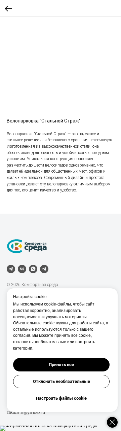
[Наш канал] (44, 269)
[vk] (22, 269)
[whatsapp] (33, 269)
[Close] (112, 422)
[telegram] (11, 269)
